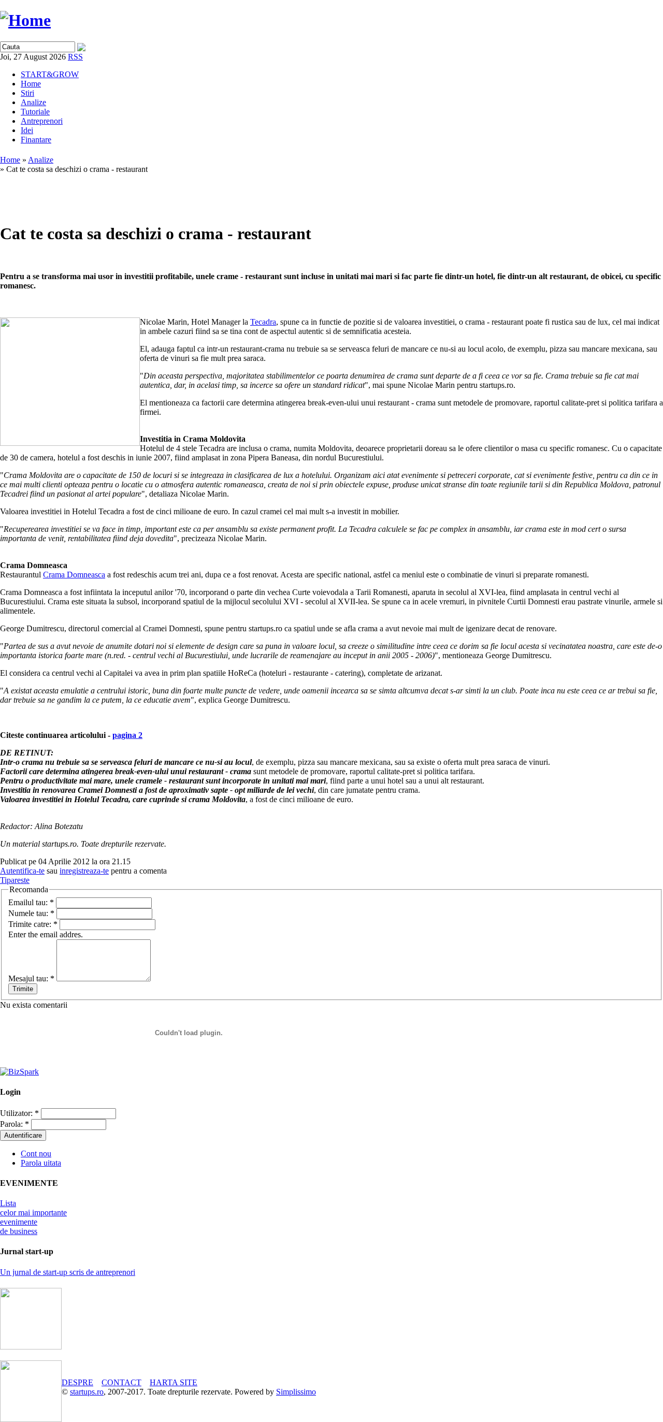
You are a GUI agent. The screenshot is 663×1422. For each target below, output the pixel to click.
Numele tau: (31, 913)
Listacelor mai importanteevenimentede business (33, 1217)
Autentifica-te (22, 870)
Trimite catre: (32, 924)
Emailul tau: (31, 902)
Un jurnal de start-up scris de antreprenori (67, 1272)
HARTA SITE (173, 1382)
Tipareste (15, 880)
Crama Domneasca (74, 574)
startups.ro (87, 1391)
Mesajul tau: (31, 978)
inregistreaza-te (84, 870)
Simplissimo (296, 1391)
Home (31, 83)
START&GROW (50, 74)
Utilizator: (19, 1113)
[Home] (25, 20)
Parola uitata (41, 1162)
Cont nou (36, 1153)
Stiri (27, 93)
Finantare (36, 139)
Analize (33, 102)
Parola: (14, 1124)
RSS (75, 56)
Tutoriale (35, 111)
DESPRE (77, 1382)
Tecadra (263, 321)
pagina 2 (127, 735)
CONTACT (121, 1382)
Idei (27, 130)
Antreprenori (42, 121)
